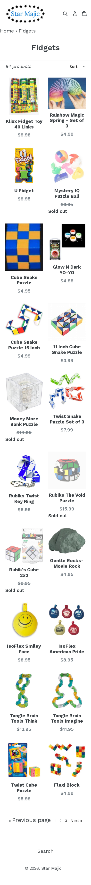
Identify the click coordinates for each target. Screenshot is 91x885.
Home (7, 31)
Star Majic (51, 868)
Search (45, 851)
